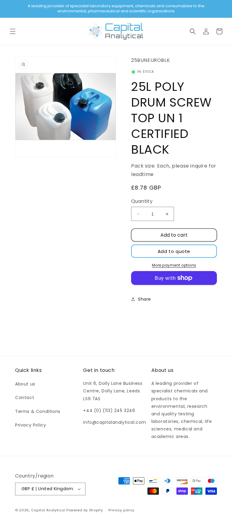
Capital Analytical (48, 510)
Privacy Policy (30, 425)
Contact (24, 398)
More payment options (174, 265)
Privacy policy (121, 510)
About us (25, 384)
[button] (12, 31)
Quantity (142, 201)
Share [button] (144, 299)
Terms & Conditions (37, 411)
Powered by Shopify (84, 510)
